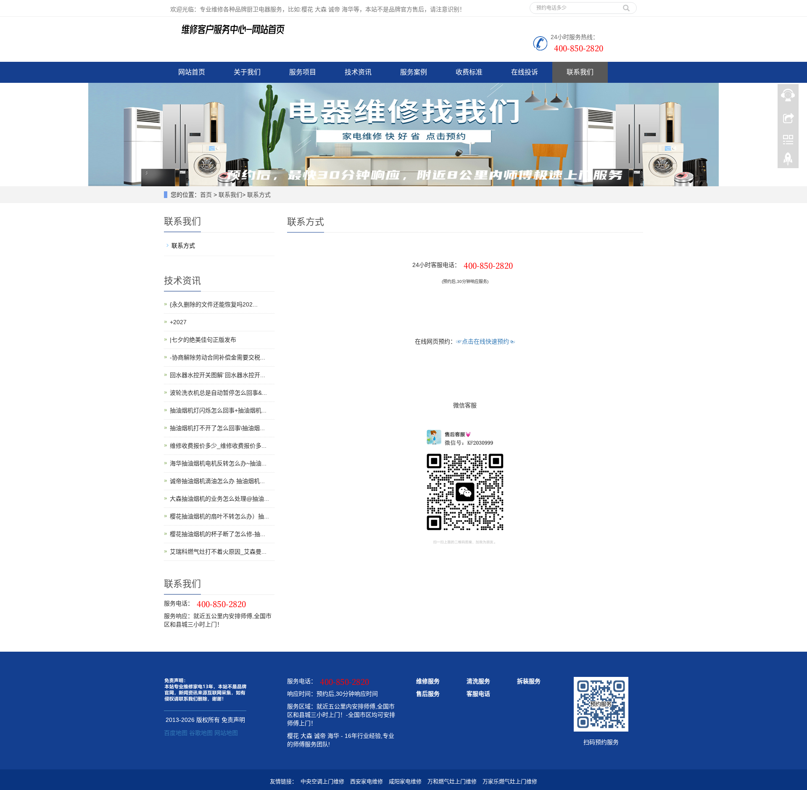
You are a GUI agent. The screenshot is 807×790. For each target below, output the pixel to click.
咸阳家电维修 (405, 781)
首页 (206, 194)
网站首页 (191, 72)
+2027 (178, 322)
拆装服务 (529, 681)
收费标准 (469, 72)
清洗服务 (478, 681)
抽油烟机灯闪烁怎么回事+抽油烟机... (218, 410)
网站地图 (226, 732)
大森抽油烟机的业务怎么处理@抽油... (219, 498)
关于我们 (247, 72)
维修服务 (428, 681)
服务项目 (302, 72)
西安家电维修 (366, 781)
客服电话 (478, 693)
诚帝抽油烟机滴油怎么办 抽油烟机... (217, 481)
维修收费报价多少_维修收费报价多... (218, 445)
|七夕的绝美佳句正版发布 (203, 339)
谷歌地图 (201, 732)
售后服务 (428, 693)
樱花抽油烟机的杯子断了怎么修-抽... (217, 534)
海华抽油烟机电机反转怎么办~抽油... (218, 463)
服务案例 (413, 72)
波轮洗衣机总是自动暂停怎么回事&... (218, 392)
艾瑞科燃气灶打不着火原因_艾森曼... (218, 551)
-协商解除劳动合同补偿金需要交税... (217, 357)
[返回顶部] (788, 161)
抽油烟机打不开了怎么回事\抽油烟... (217, 428)
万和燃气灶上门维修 (452, 781)
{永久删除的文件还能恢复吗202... (214, 304)
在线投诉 (524, 72)
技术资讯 (358, 72)
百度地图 (175, 732)
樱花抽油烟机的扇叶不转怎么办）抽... (219, 516)
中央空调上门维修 (322, 781)
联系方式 (259, 194)
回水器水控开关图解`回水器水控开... (217, 375)
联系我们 (580, 72)
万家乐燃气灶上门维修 (510, 781)
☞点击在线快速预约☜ (485, 341)
